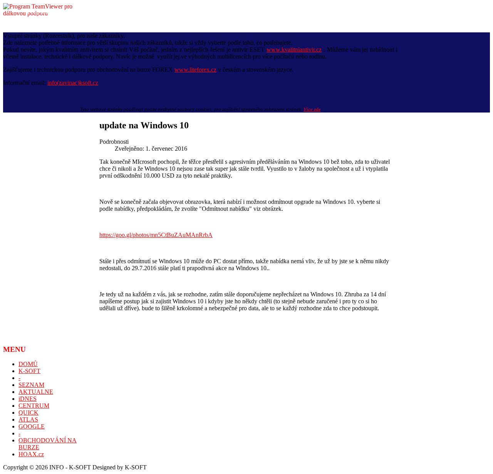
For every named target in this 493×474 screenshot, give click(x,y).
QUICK (28, 412)
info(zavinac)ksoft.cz (72, 82)
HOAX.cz (31, 454)
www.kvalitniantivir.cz (294, 49)
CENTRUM (33, 405)
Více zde (312, 109)
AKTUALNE (35, 391)
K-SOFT (29, 371)
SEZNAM (31, 385)
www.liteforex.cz (195, 69)
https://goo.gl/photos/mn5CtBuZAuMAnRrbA (156, 235)
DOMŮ (28, 364)
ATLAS (28, 419)
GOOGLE (31, 426)
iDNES (27, 398)
